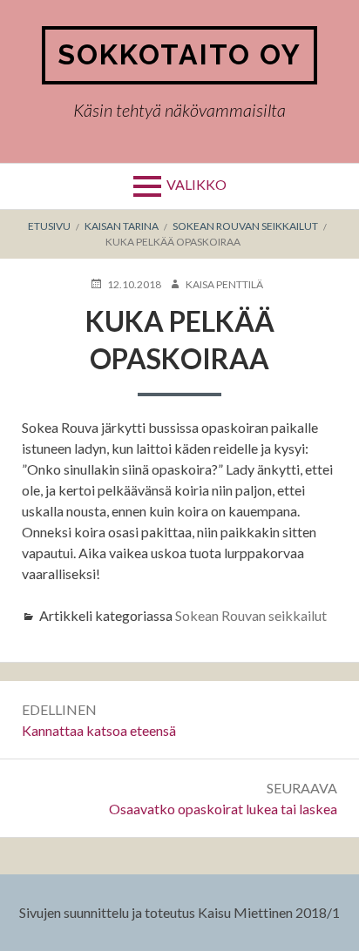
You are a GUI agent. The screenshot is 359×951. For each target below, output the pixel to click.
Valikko (196, 184)
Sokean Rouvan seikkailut (251, 615)
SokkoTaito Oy (179, 54)
